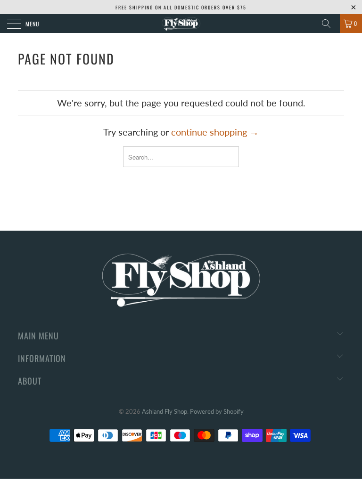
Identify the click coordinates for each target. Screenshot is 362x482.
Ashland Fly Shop (164, 411)
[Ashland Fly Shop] (181, 23)
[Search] (329, 23)
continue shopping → (215, 131)
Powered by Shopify (217, 411)
